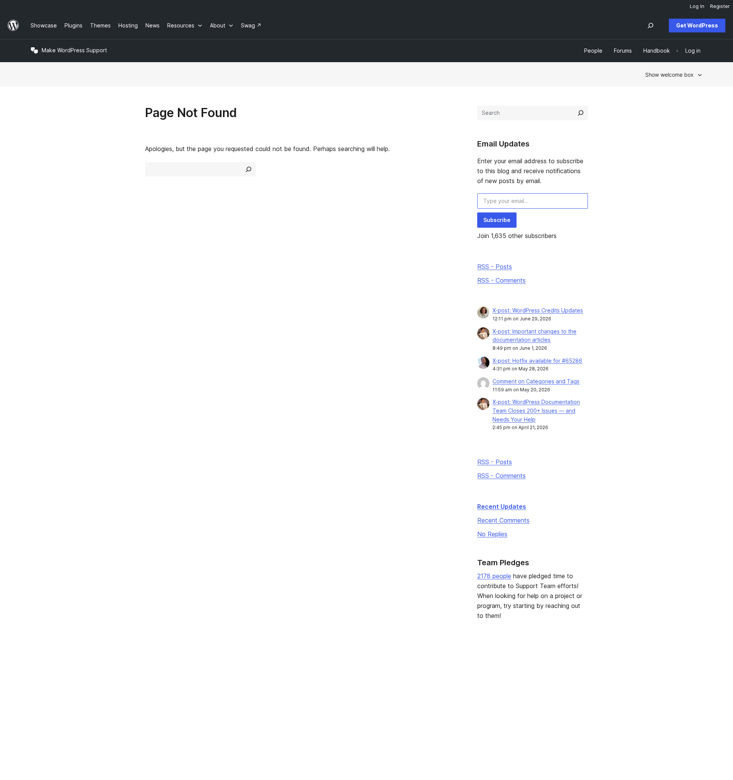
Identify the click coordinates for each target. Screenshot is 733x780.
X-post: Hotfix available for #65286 (537, 360)
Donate (450, 695)
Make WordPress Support (74, 50)
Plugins (175, 695)
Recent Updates (501, 506)
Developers (317, 695)
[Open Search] (650, 25)
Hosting (40, 695)
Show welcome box (669, 74)
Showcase (179, 670)
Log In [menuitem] (697, 6)
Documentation (321, 682)
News (38, 682)
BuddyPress (592, 707)
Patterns (177, 707)
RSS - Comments (501, 280)
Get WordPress (697, 25)
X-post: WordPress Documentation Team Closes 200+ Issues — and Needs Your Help (536, 411)
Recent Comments (503, 520)
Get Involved (454, 670)
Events (446, 682)
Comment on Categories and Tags (536, 381)
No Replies (492, 534)
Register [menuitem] (720, 6)
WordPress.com (597, 670)
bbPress (588, 695)
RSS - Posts (494, 266)
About (38, 670)
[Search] (580, 113)
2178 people (494, 576)
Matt (583, 682)
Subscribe (496, 220)
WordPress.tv (322, 707)
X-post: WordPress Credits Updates (537, 310)
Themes (176, 682)
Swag (448, 707)
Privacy (40, 707)
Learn (309, 670)
